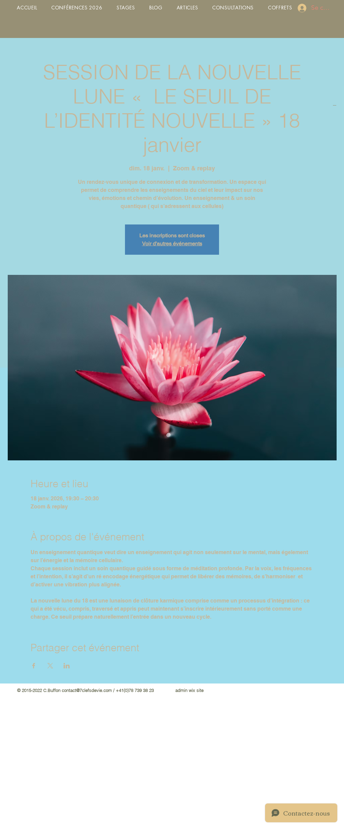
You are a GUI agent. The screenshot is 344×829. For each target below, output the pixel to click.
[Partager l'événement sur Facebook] (34, 665)
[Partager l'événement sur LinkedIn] (66, 665)
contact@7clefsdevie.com (87, 690)
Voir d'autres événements (172, 243)
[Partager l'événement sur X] (50, 665)
